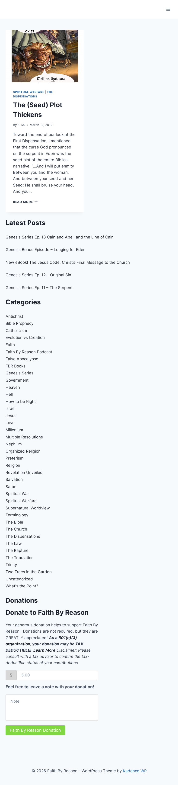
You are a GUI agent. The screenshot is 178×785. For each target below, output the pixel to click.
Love (10, 422)
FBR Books (15, 366)
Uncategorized (19, 579)
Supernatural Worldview (28, 508)
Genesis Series (19, 373)
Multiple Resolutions (24, 437)
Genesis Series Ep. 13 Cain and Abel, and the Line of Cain (60, 237)
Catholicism (16, 330)
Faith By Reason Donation (35, 730)
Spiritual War (17, 493)
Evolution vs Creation (25, 337)
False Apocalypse (22, 359)
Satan (11, 486)
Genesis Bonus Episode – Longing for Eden (46, 249)
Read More (25, 202)
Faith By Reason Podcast (29, 352)
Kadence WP (135, 771)
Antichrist (14, 316)
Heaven (13, 387)
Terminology (17, 515)
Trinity (11, 564)
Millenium (14, 430)
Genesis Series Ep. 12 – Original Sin (38, 275)
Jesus (11, 415)
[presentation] (45, 56)
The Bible (14, 522)
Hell (9, 394)
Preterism (14, 458)
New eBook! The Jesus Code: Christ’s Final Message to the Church (68, 262)
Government (17, 380)
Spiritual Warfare (28, 92)
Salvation (14, 479)
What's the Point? (22, 586)
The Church (16, 529)
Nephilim (14, 444)
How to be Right (21, 401)
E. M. (21, 125)
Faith (10, 344)
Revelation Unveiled (24, 472)
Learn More (44, 650)
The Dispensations (23, 536)
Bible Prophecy (19, 323)
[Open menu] (168, 9)
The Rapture (17, 550)
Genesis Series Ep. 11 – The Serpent (39, 287)
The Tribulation (20, 557)
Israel (11, 408)
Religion (13, 465)
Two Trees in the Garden (29, 571)
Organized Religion (23, 451)
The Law (14, 543)
